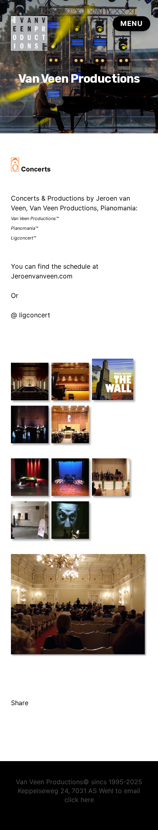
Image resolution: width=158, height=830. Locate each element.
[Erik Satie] (71, 539)
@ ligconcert (30, 315)
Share (19, 703)
